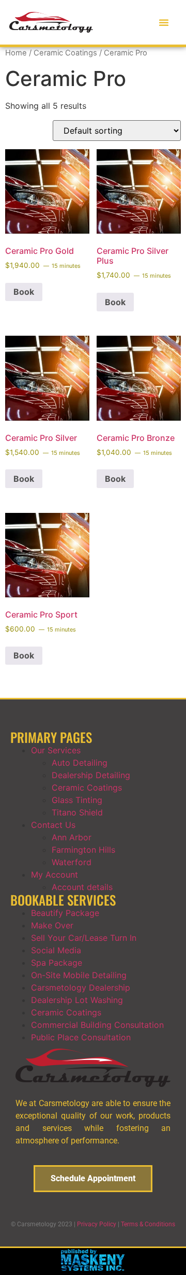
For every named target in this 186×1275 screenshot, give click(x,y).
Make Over (52, 925)
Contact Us (53, 825)
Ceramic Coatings (65, 53)
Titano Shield (77, 812)
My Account (54, 874)
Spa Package (56, 962)
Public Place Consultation (81, 1037)
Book (23, 291)
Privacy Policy (96, 1224)
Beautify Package (65, 913)
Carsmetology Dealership (80, 987)
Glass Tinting (77, 800)
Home (16, 53)
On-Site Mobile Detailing (79, 975)
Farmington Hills (83, 849)
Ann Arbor (71, 837)
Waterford (71, 862)
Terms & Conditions (148, 1224)
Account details (82, 887)
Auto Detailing (79, 762)
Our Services (56, 750)
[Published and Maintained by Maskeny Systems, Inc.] (93, 1268)
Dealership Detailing (91, 775)
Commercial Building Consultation (97, 1025)
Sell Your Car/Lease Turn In (83, 938)
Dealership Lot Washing (77, 1000)
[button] (164, 22)
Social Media (56, 950)
